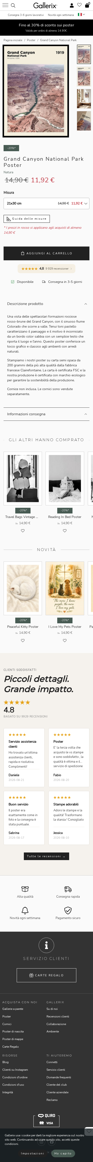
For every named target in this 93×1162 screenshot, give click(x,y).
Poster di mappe (12, 1039)
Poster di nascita (13, 1031)
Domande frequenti (58, 1077)
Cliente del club (56, 1085)
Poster (6, 1016)
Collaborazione (56, 1024)
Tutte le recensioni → (46, 856)
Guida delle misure (29, 219)
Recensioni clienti (57, 1016)
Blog (5, 1062)
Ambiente (52, 1031)
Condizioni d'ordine (14, 1077)
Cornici (6, 1024)
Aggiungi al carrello (49, 253)
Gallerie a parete (12, 1009)
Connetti (51, 1062)
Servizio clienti (55, 1070)
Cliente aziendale (57, 1092)
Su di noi (52, 1009)
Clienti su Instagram (15, 1070)
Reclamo (52, 1100)
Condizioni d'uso (13, 1085)
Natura (8, 172)
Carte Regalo (49, 975)
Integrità (7, 1092)
